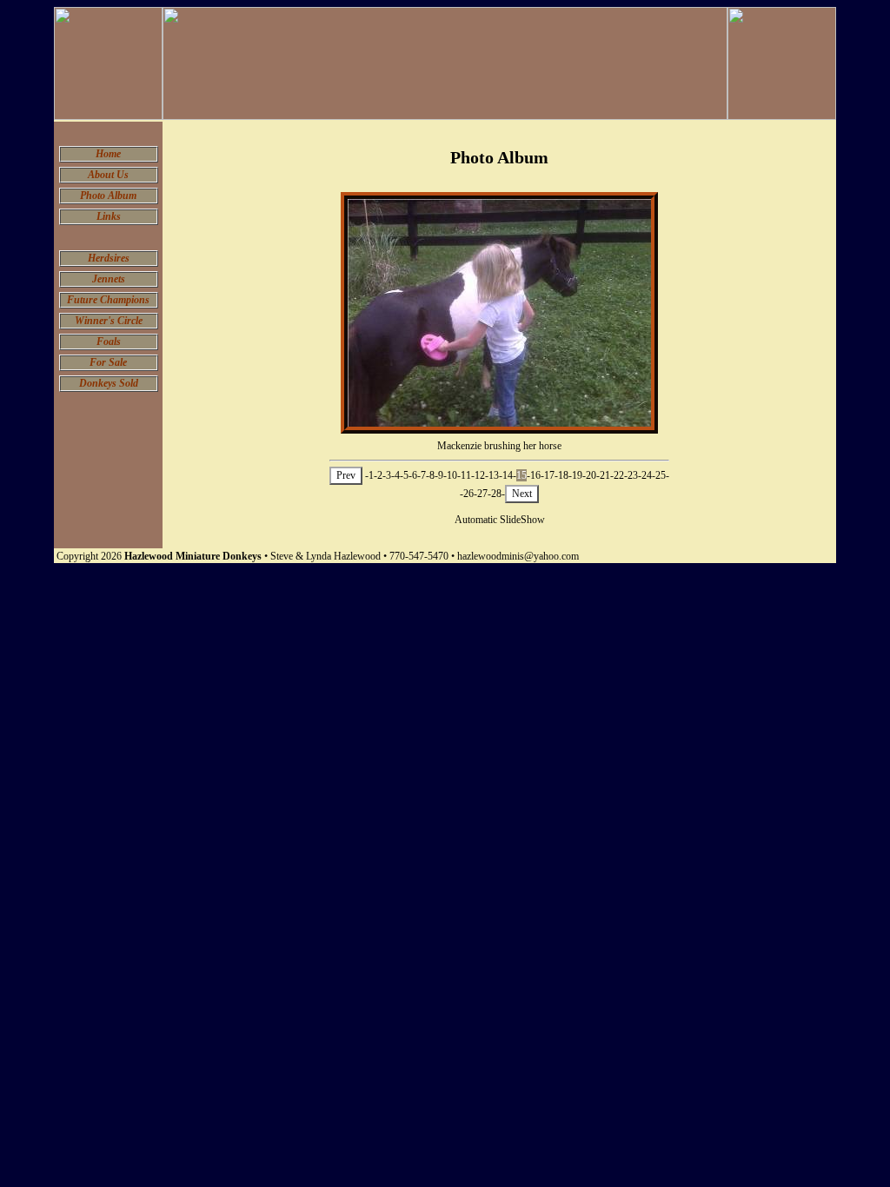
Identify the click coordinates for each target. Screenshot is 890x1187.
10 (452, 475)
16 (535, 475)
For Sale (108, 362)
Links (108, 216)
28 (496, 493)
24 (646, 475)
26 (468, 493)
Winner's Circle (109, 321)
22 (619, 475)
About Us (108, 175)
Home (108, 154)
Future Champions (108, 300)
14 (507, 475)
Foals (108, 341)
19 (577, 475)
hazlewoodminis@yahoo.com (518, 556)
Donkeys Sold (108, 383)
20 (591, 475)
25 (660, 475)
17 (549, 475)
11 (466, 475)
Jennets (108, 279)
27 (482, 493)
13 (493, 475)
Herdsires (109, 258)
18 (563, 475)
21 (605, 475)
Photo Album (108, 195)
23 (633, 475)
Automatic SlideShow (500, 520)
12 (480, 475)
